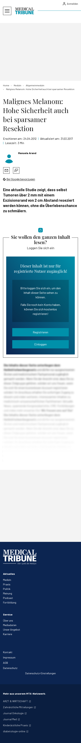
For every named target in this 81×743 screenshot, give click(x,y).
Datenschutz (10, 668)
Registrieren (40, 332)
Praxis (6, 584)
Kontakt (7, 652)
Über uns (8, 620)
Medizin (7, 579)
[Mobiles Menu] (7, 11)
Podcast (8, 597)
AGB (5, 662)
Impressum (9, 657)
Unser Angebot (11, 629)
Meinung (7, 593)
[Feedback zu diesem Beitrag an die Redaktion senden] (16, 170)
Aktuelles (9, 573)
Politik (6, 588)
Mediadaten (9, 625)
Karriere (7, 634)
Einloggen (40, 344)
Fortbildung (9, 602)
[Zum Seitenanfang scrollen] (74, 736)
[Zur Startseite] (24, 11)
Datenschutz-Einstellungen (40, 673)
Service (7, 614)
